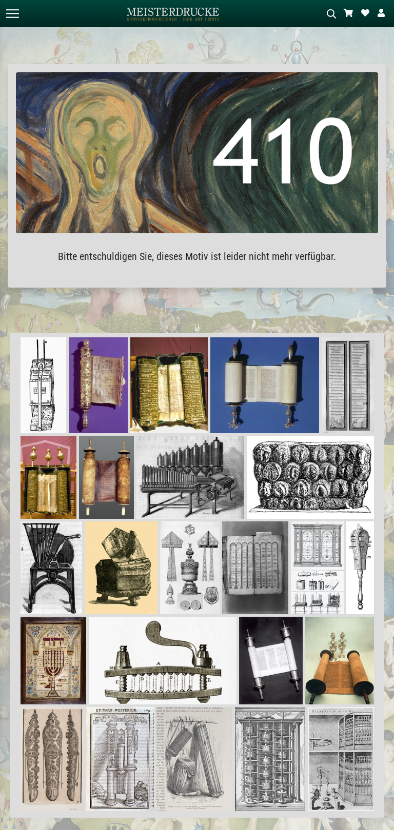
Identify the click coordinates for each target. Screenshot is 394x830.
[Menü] (12, 13)
